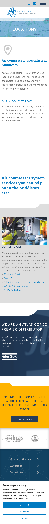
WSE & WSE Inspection (16, 286)
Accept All (24, 505)
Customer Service (13, 274)
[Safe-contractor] (35, 438)
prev (2, 438)
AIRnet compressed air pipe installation (24, 282)
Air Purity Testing (12, 290)
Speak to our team (25, 419)
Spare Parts (9, 278)
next (46, 438)
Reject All (24, 518)
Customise (24, 512)
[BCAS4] (14, 438)
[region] (24, 502)
